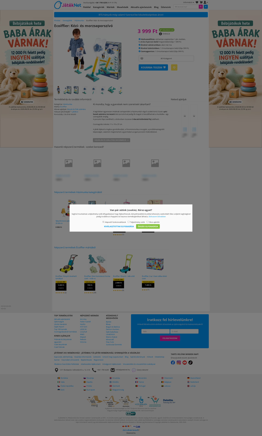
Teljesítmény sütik (137, 222)
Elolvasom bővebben (157, 216)
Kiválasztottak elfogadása (119, 226)
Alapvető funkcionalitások (115, 222)
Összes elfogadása (148, 226)
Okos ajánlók (154, 222)
